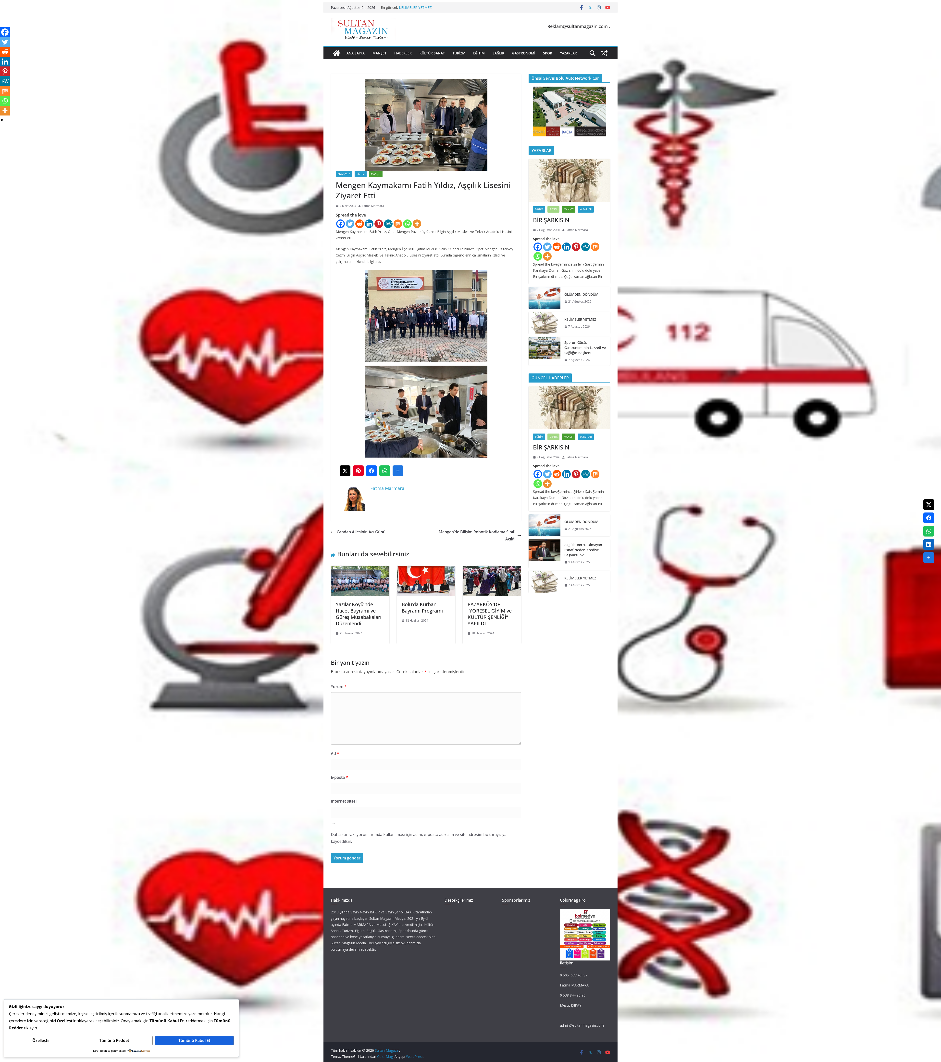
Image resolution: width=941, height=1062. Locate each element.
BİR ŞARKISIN (551, 220)
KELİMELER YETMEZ (580, 319)
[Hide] (2, 120)
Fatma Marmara (373, 206)
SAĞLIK (498, 53)
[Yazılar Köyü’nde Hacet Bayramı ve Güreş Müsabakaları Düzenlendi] (360, 569)
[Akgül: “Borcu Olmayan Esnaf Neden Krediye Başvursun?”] (544, 553)
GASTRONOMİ (523, 53)
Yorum (339, 686)
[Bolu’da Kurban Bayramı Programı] (426, 569)
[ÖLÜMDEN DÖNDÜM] (544, 298)
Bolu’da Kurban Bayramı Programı (422, 607)
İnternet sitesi (344, 801)
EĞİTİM (479, 53)
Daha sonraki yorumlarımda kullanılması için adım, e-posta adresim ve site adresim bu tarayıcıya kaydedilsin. (419, 838)
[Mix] (398, 223)
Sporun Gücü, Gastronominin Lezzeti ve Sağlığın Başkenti (585, 347)
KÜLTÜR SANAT (432, 53)
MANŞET (379, 53)
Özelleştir (41, 1040)
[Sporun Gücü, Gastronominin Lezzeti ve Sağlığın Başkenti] (544, 351)
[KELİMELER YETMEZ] (544, 323)
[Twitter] (350, 223)
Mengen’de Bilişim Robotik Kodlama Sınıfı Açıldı (477, 535)
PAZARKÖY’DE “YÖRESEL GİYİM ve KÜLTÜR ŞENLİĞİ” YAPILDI (490, 614)
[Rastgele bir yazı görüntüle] (604, 53)
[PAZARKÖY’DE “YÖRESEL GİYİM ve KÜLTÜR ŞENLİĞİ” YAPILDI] (492, 569)
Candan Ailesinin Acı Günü (361, 532)
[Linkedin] (369, 223)
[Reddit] (359, 223)
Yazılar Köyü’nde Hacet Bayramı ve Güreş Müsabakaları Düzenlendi (358, 614)
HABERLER (403, 53)
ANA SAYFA (356, 53)
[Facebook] (340, 223)
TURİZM (459, 53)
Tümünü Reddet (114, 1040)
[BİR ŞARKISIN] (569, 180)
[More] (417, 223)
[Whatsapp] (407, 223)
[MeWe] (388, 223)
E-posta (339, 777)
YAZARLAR (568, 53)
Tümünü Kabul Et (194, 1040)
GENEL (553, 209)
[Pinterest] (378, 223)
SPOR (547, 53)
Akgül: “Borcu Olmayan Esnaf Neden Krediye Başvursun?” (444, 7)
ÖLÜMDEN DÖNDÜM (581, 294)
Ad (335, 753)
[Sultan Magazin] (337, 53)
